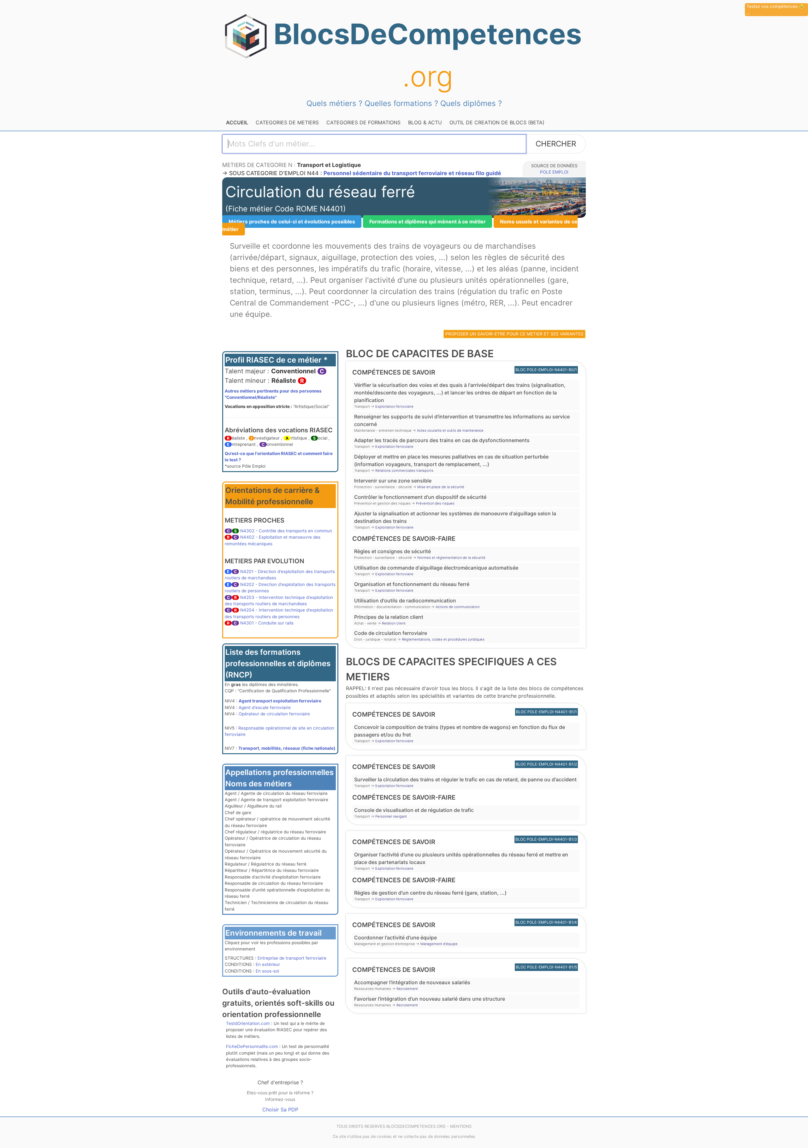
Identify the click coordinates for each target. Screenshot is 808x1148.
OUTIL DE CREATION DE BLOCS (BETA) (496, 122)
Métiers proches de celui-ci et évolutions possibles (292, 221)
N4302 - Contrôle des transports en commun (286, 530)
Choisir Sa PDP (280, 1109)
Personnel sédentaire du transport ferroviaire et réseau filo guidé (412, 173)
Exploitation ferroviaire (394, 406)
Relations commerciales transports (404, 470)
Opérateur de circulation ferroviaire (274, 713)
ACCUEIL (237, 122)
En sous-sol (267, 970)
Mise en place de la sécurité (440, 487)
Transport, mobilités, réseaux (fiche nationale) (287, 748)
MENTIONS (461, 1126)
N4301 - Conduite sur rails (267, 622)
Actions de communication (457, 607)
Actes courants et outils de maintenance (450, 430)
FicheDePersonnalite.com (252, 1046)
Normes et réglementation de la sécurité (451, 557)
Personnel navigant (391, 816)
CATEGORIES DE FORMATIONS (363, 122)
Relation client (394, 623)
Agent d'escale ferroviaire (265, 707)
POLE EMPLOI (554, 172)
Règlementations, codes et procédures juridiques (443, 639)
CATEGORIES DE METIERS (287, 122)
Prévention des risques (435, 503)
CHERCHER (556, 143)
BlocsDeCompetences (428, 55)
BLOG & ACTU (425, 122)
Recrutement (407, 988)
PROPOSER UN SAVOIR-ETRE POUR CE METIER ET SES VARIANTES (514, 333)
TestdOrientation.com (248, 1023)
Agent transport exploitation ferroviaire (280, 700)
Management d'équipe (439, 944)
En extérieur (268, 964)
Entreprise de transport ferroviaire (292, 958)
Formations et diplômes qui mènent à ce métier (427, 221)
